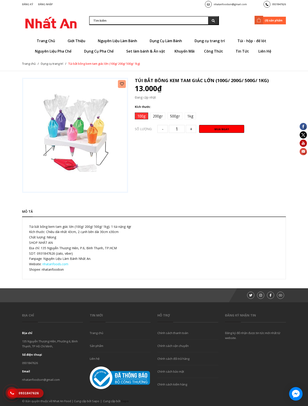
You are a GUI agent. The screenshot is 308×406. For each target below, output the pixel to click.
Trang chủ (96, 333)
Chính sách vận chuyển (173, 346)
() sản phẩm (274, 20)
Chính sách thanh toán (172, 333)
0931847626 (279, 4)
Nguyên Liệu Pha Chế (53, 51)
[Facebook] (270, 295)
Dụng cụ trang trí (210, 40)
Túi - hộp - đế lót (252, 40)
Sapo (125, 401)
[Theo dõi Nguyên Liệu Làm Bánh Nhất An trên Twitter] (250, 295)
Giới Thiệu (77, 40)
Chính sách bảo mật (170, 371)
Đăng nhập (45, 4)
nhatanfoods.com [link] (55, 264)
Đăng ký (27, 4)
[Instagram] (260, 295)
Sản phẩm (96, 346)
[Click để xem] (75, 135)
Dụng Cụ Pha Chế (99, 51)
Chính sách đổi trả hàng (173, 359)
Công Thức (214, 51)
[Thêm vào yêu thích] (122, 84)
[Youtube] (280, 295)
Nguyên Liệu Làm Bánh (118, 40)
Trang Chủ (46, 40)
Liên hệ (94, 359)
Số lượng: (143, 129)
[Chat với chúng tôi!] (296, 394)
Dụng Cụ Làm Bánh (166, 40)
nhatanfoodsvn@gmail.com (230, 4)
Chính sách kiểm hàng (172, 384)
